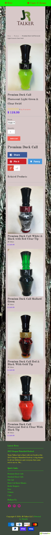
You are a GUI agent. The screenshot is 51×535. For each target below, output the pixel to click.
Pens (9, 489)
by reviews (26, 109)
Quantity (11, 128)
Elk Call (11, 480)
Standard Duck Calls (15, 476)
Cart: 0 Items (38, 3)
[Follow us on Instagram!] (15, 506)
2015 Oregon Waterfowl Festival (21, 451)
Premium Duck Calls (16, 473)
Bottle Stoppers (13, 486)
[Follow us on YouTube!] (19, 506)
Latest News (13, 446)
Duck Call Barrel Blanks (17, 483)
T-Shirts (10, 492)
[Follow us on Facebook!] (10, 506)
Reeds (10, 119)
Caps (9, 495)
